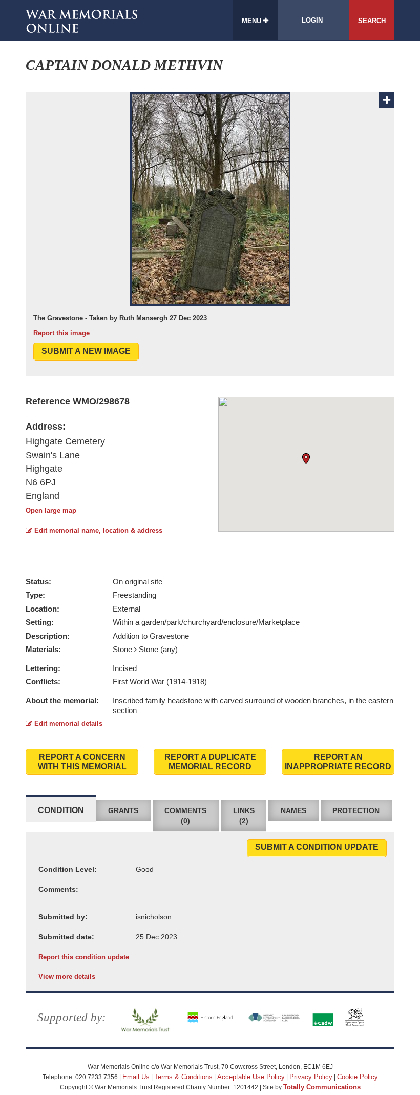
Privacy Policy (310, 1077)
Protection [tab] (356, 810)
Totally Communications (322, 1087)
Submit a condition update (317, 847)
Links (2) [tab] (244, 815)
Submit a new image (86, 351)
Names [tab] (293, 810)
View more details (66, 976)
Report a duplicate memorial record (210, 762)
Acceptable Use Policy (251, 1077)
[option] (210, 215)
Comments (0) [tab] (185, 815)
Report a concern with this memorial (82, 762)
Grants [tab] (123, 810)
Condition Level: (67, 869)
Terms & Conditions (183, 1077)
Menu (252, 21)
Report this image (61, 333)
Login (312, 20)
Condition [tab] (61, 810)
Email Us (136, 1077)
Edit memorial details (67, 723)
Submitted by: (63, 916)
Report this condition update (83, 957)
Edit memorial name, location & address (97, 530)
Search (372, 21)
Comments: (58, 889)
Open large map (51, 510)
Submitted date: (66, 936)
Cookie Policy (357, 1077)
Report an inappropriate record (338, 762)
